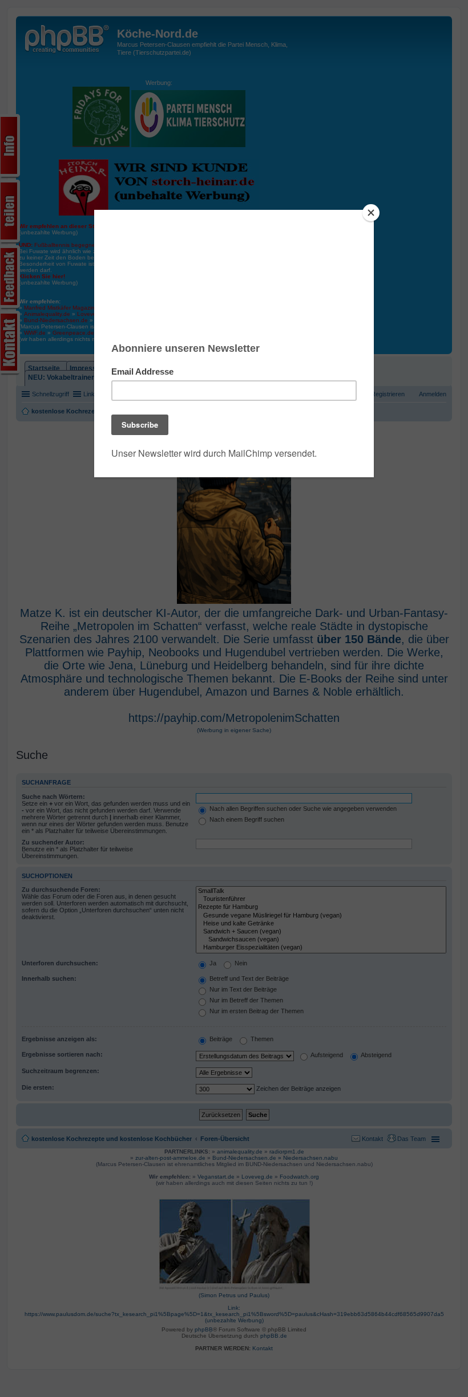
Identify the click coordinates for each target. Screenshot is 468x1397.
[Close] (371, 212)
